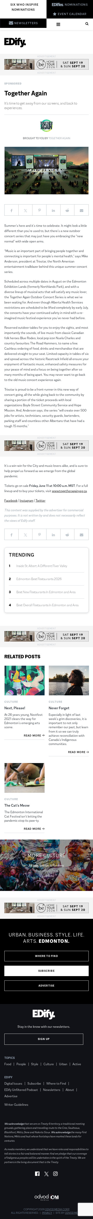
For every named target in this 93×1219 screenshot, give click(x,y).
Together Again (59, 138)
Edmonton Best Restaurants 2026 (39, 579)
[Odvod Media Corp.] (46, 1197)
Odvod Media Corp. (57, 1209)
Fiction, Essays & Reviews (46, 865)
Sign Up (44, 1039)
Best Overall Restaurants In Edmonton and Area (47, 605)
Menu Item (12, 1098)
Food (7, 1064)
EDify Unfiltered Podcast (21, 1090)
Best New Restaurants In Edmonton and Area (45, 592)
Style (34, 1064)
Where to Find (46, 956)
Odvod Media (73, 1213)
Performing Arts (46, 871)
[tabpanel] (46, 961)
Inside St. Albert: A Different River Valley (41, 566)
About (70, 1090)
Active (76, 1064)
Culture (48, 1064)
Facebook (11, 500)
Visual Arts (46, 876)
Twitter (40, 500)
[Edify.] (15, 42)
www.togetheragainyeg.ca (69, 491)
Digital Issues (13, 1083)
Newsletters (51, 1090)
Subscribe (46, 971)
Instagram (26, 500)
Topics (9, 1058)
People (21, 1064)
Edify (8, 1077)
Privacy (47, 1213)
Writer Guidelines (16, 1104)
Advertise (46, 985)
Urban (63, 1064)
